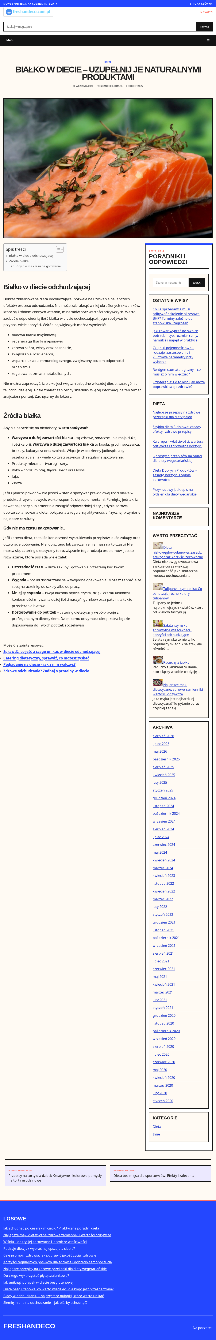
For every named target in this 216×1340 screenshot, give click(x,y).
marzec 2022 (163, 899)
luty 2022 (160, 906)
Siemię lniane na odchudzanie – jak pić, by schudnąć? (45, 1302)
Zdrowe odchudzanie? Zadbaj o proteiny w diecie (46, 671)
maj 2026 (160, 751)
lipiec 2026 (161, 743)
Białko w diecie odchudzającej (31, 255)
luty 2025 (160, 782)
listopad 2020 (163, 1023)
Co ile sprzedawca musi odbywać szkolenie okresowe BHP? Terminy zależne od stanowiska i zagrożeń (176, 316)
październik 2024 (166, 813)
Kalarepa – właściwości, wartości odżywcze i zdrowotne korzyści (178, 443)
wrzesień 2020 (164, 1038)
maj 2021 (160, 976)
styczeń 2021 (163, 1007)
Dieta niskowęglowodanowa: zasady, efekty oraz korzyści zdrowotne (178, 552)
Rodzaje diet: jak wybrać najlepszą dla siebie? (39, 1248)
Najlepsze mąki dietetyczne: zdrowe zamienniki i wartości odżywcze (179, 689)
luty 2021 (160, 999)
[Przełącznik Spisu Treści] (57, 249)
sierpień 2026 (163, 736)
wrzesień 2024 (164, 821)
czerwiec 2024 (164, 844)
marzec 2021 (163, 992)
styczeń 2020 (163, 1100)
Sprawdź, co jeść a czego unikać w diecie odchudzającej (51, 651)
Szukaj (204, 26)
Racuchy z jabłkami (178, 662)
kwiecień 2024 (164, 860)
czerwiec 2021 (164, 968)
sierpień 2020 (163, 1046)
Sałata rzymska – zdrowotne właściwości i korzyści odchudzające (172, 630)
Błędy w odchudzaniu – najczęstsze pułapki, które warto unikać (53, 1296)
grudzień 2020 (164, 1015)
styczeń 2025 (163, 790)
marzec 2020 (163, 1085)
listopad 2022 (163, 883)
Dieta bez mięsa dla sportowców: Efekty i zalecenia (153, 1173)
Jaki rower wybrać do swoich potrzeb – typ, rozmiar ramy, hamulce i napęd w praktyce (175, 336)
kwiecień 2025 (164, 774)
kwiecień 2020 (164, 1077)
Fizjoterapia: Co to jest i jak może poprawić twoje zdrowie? (179, 384)
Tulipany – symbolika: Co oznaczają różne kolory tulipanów (177, 593)
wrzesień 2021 (164, 945)
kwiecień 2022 (164, 891)
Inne (156, 1134)
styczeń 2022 (163, 914)
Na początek (203, 1327)
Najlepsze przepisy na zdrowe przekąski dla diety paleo (176, 414)
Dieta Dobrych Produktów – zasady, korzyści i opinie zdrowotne (175, 475)
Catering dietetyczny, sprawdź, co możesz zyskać (46, 658)
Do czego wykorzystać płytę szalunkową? (36, 1275)
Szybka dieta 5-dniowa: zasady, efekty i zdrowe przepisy (177, 429)
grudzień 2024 (164, 798)
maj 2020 (160, 1069)
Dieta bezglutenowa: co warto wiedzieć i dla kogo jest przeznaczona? (58, 1289)
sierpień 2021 (163, 953)
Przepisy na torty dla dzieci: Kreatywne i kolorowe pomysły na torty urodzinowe (55, 1176)
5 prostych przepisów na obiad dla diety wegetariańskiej (177, 458)
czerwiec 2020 (164, 1062)
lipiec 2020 (161, 1054)
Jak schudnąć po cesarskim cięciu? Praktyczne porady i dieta (51, 1228)
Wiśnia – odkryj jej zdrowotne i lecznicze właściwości (45, 1241)
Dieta (108, 62)
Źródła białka (19, 261)
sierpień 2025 (163, 767)
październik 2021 (166, 937)
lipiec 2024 (161, 837)
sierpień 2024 (163, 829)
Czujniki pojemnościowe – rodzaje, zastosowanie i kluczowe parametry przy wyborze (173, 354)
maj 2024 (160, 852)
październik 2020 (166, 1031)
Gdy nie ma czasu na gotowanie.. (39, 266)
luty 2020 (160, 1093)
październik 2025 (166, 759)
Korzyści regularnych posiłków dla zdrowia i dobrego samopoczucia (57, 1262)
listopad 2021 (163, 930)
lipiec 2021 (161, 961)
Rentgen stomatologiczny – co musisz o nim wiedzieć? (177, 372)
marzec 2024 (163, 868)
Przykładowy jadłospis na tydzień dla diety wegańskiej (175, 492)
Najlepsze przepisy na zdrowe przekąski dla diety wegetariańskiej (55, 1268)
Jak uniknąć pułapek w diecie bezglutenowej (38, 1282)
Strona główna (201, 3)
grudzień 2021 (164, 922)
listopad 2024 (163, 806)
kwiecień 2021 (164, 984)
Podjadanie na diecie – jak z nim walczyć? (39, 664)
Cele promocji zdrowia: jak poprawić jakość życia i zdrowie (49, 1255)
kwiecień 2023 (164, 875)
